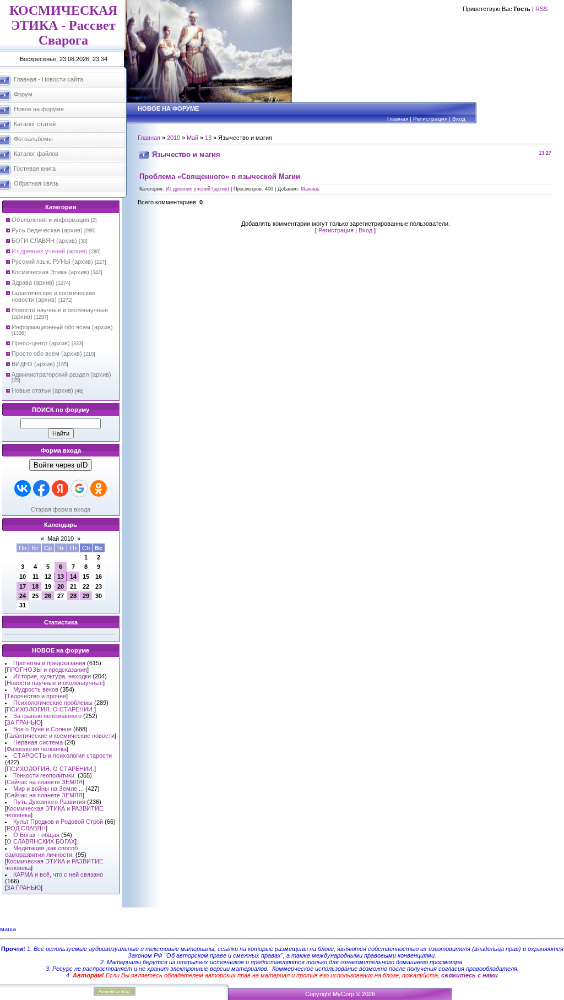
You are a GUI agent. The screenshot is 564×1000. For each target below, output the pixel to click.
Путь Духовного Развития (49, 801)
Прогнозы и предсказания (49, 663)
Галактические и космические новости (61, 735)
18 (35, 586)
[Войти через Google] (79, 488)
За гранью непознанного (47, 716)
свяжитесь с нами (469, 975)
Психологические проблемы (53, 702)
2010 (173, 137)
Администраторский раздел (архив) (61, 374)
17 (22, 586)
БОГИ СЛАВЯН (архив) (44, 240)
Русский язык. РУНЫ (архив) (52, 261)
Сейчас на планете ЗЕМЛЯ (45, 782)
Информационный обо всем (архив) (62, 327)
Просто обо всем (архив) (47, 353)
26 (48, 596)
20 (60, 586)
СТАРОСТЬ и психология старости (62, 755)
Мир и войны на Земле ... (48, 788)
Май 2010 (60, 538)
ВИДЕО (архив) (33, 364)
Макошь (310, 189)
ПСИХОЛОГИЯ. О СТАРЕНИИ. (50, 709)
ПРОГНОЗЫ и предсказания (47, 669)
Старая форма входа (60, 509)
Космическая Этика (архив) (50, 272)
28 (73, 596)
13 (60, 576)
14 (73, 576)
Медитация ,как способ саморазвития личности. (41, 851)
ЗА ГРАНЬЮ (24, 722)
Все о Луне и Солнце (42, 729)
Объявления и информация (50, 219)
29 (86, 596)
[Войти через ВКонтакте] (22, 488)
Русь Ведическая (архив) (47, 230)
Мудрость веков (35, 689)
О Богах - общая (36, 834)
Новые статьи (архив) (42, 390)
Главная (397, 119)
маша (8, 929)
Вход (458, 119)
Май (192, 137)
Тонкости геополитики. (44, 775)
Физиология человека (37, 749)
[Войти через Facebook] (41, 488)
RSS (541, 9)
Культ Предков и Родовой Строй (58, 821)
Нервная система (38, 742)
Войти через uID (61, 465)
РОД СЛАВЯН (26, 828)
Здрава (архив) (33, 282)
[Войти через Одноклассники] (98, 488)
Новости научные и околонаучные (55, 683)
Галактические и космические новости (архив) (53, 296)
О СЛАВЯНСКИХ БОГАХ (41, 841)
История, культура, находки (52, 676)
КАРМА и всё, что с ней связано (58, 874)
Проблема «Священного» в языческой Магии (219, 176)
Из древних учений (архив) (50, 251)
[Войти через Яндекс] (60, 488)
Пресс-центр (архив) (41, 343)
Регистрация (430, 119)
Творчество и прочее (36, 696)
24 (22, 596)
